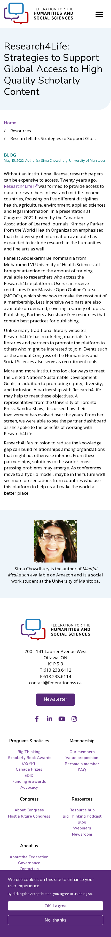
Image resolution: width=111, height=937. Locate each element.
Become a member (82, 764)
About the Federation (29, 857)
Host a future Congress (29, 816)
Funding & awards (29, 781)
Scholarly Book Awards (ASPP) (29, 760)
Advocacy (29, 787)
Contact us (29, 868)
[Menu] (99, 14)
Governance (29, 863)
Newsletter (55, 699)
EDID (29, 775)
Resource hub (82, 810)
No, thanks (55, 920)
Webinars (82, 828)
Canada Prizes (29, 769)
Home (10, 123)
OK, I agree (56, 906)
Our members (82, 751)
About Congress (29, 810)
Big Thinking (29, 751)
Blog (82, 822)
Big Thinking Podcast (82, 816)
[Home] (55, 630)
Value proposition (82, 757)
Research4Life (18, 186)
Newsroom (82, 834)
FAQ (82, 769)
